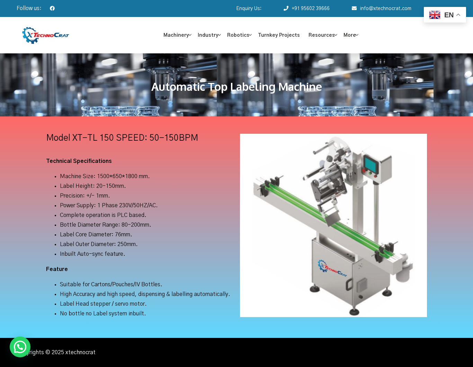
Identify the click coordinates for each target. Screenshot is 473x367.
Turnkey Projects (279, 35)
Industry (208, 35)
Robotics (238, 35)
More (349, 35)
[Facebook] (49, 9)
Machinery (176, 35)
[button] (20, 347)
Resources (322, 35)
